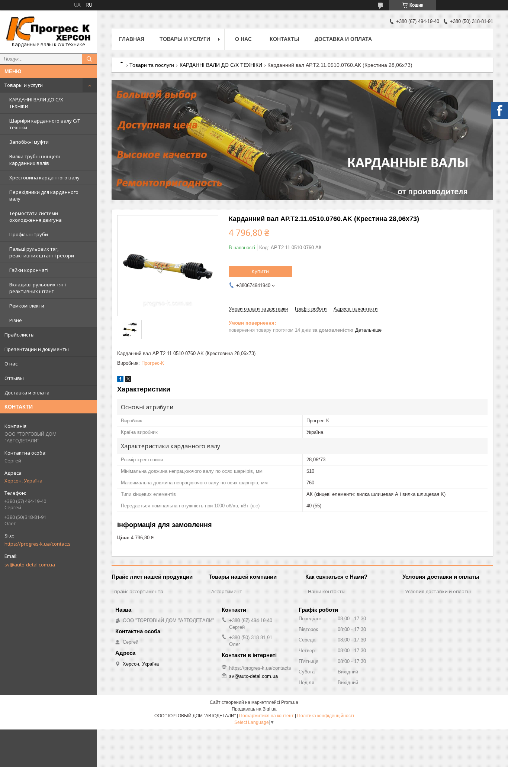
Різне (15, 320)
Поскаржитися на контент (266, 715)
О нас (10, 363)
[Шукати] (89, 59)
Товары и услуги (23, 85)
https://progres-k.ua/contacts (37, 543)
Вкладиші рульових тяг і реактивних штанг (37, 288)
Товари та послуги (151, 65)
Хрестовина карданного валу (44, 177)
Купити (260, 271)
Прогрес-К (152, 363)
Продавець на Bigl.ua (254, 709)
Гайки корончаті (28, 270)
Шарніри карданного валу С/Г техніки (44, 124)
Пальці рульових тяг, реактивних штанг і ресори (41, 252)
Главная (131, 39)
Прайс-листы (19, 334)
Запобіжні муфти (29, 142)
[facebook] (120, 380)
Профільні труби (28, 234)
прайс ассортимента (138, 591)
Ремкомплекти (26, 305)
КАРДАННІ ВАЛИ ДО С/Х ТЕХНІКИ (36, 103)
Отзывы (14, 378)
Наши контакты (326, 591)
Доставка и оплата (26, 392)
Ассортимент (226, 591)
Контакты (284, 39)
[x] (128, 380)
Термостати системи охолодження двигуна (35, 216)
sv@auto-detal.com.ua (29, 564)
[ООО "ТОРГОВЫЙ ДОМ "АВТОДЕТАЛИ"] (48, 28)
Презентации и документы (36, 349)
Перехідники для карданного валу (43, 195)
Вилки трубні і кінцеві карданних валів (34, 159)
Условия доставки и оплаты (438, 591)
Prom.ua (289, 702)
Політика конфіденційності (325, 715)
